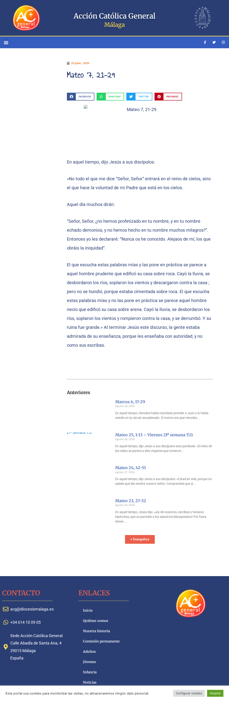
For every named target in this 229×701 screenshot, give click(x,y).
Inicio (88, 610)
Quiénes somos (95, 621)
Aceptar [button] (215, 693)
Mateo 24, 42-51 (130, 467)
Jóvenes (89, 662)
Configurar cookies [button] (189, 693)
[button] (6, 42)
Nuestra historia (96, 631)
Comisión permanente (101, 641)
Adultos (89, 651)
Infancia (90, 672)
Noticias (90, 682)
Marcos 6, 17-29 (130, 401)
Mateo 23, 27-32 (130, 500)
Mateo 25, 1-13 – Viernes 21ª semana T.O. (154, 434)
